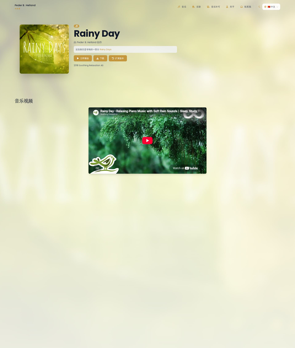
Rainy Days (105, 49)
